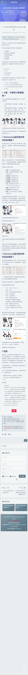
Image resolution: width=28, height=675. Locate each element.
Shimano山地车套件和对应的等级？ (14, 85)
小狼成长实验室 (14, 2)
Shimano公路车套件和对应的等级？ (14, 86)
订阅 (6, 428)
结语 (6, 88)
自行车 (9, 434)
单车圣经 (7, 385)
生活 (24, 32)
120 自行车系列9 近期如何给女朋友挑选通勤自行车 (20, 492)
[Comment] (24, 667)
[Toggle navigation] (25, 2)
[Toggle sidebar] (2, 2)
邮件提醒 (14, 476)
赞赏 (14, 410)
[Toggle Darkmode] (24, 671)
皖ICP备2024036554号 (14, 522)
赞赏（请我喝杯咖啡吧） (14, 520)
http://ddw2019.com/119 (13, 418)
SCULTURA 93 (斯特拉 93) (11, 403)
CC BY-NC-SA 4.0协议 (10, 421)
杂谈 (5, 434)
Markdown (6, 476)
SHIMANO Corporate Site (11, 405)
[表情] (16, 479)
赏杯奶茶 (10, 428)
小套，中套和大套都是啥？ (12, 83)
